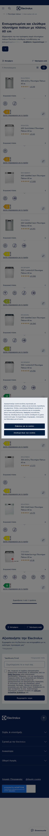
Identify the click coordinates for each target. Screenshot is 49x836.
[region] (24, 418)
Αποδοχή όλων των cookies (24, 433)
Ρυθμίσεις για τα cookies (24, 426)
